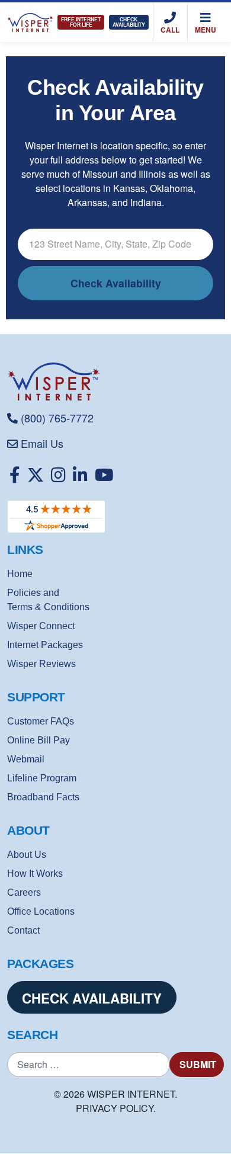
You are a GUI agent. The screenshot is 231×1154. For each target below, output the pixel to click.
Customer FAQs (40, 721)
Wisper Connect (41, 626)
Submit (197, 1064)
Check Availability (129, 21)
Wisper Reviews (41, 664)
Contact (23, 930)
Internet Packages (45, 645)
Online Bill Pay (38, 740)
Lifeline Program (41, 778)
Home (20, 574)
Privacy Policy (114, 1108)
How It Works (35, 873)
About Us (26, 855)
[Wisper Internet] (115, 381)
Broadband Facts (43, 797)
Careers (24, 892)
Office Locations (41, 911)
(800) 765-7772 (57, 417)
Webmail (25, 759)
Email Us (42, 443)
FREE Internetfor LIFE (81, 21)
